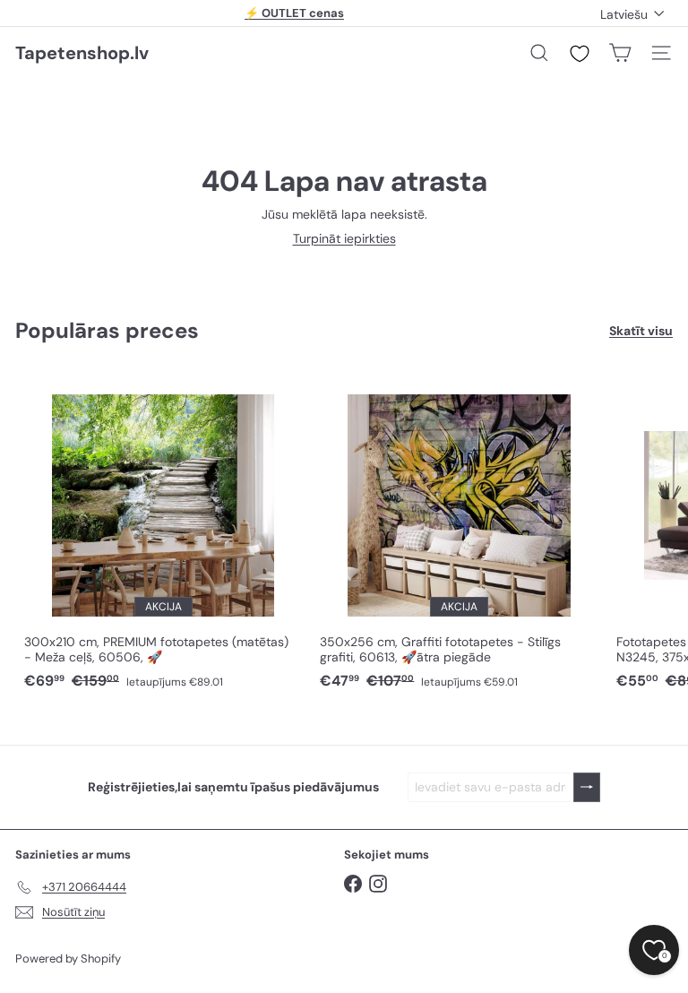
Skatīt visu (641, 331)
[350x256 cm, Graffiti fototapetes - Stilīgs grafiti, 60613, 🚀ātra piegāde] (459, 533)
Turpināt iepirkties (344, 238)
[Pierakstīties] (586, 787)
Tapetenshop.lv (82, 53)
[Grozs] (620, 53)
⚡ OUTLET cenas (294, 13)
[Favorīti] (579, 53)
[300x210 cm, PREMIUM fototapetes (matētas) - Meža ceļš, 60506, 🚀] (163, 533)
